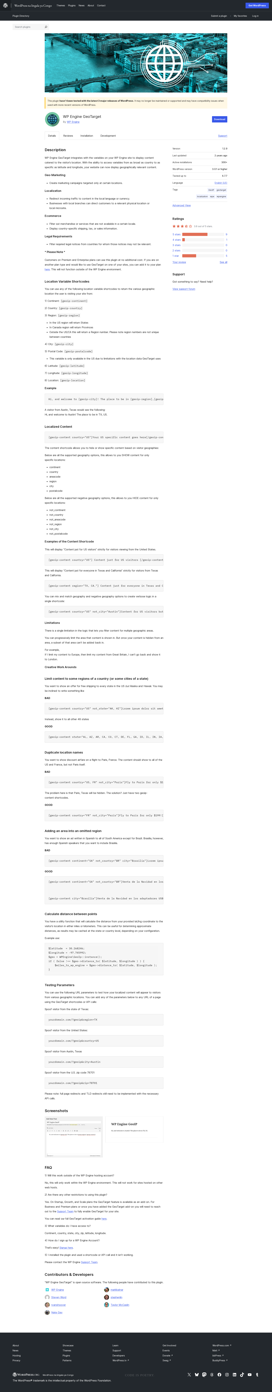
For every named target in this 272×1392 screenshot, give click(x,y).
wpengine (221, 196)
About (16, 1345)
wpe (212, 196)
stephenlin (116, 1297)
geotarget (221, 190)
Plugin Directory (21, 15)
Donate (168, 1355)
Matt (216, 1350)
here (47, 269)
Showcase (68, 1345)
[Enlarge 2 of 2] (159, 1120)
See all (223, 262)
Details (52, 135)
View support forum (184, 288)
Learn (115, 1345)
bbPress (218, 1355)
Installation (86, 135)
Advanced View (182, 205)
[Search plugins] (46, 27)
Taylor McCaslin (120, 1304)
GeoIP (211, 190)
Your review (179, 262)
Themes (67, 1350)
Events (166, 1350)
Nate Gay (56, 1312)
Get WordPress (257, 5)
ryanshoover (58, 1304)
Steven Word (58, 1297)
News (15, 1350)
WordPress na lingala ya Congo (58, 1375)
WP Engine (73, 121)
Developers (119, 1355)
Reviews (68, 135)
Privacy (16, 1360)
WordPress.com (222, 1345)
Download (219, 119)
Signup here (66, 1247)
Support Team (65, 1211)
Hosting (17, 1355)
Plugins (66, 1355)
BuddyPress (220, 1360)
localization (202, 196)
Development (108, 135)
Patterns (67, 1360)
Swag (167, 1360)
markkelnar (117, 1289)
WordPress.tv (121, 1360)
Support (222, 135)
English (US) (221, 182)
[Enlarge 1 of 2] (98, 1120)
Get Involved (169, 1345)
